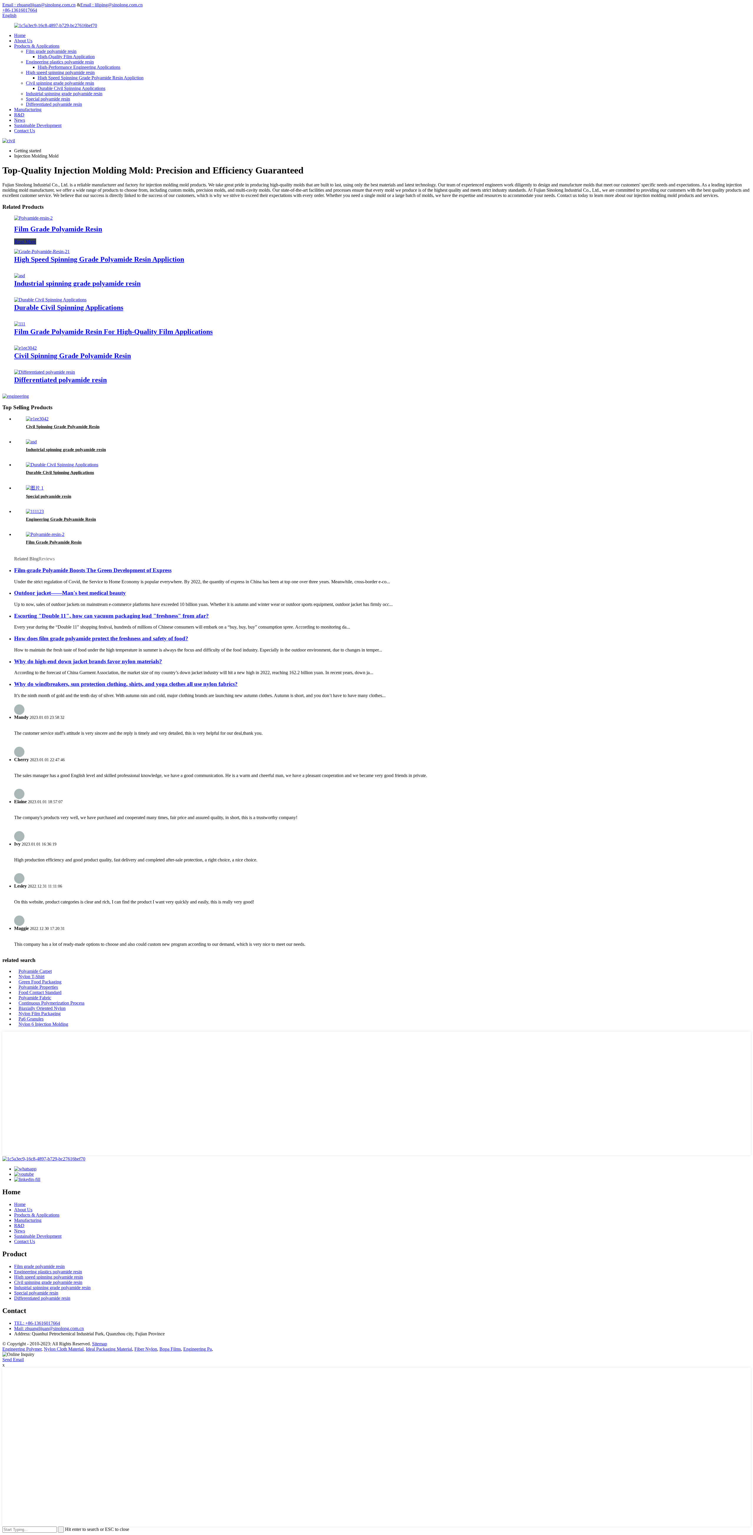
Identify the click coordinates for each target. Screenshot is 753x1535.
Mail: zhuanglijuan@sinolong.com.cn (49, 1328)
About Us (23, 40)
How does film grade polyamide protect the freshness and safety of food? (101, 638)
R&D (19, 114)
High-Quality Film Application (66, 56)
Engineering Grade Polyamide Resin (61, 519)
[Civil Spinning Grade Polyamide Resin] (25, 347)
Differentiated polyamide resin (54, 104)
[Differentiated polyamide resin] (44, 372)
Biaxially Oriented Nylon (42, 1008)
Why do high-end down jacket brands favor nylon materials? (88, 661)
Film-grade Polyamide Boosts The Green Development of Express (92, 570)
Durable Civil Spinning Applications (71, 88)
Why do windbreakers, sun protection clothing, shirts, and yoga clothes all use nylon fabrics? (126, 684)
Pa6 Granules (31, 1018)
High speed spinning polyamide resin (60, 72)
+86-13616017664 (19, 10)
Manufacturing (27, 109)
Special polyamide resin (48, 98)
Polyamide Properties (38, 987)
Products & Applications (36, 46)
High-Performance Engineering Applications (79, 67)
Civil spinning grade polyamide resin (60, 83)
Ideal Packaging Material (109, 1349)
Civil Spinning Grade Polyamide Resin (72, 356)
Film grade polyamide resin (51, 51)
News (19, 120)
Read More (25, 241)
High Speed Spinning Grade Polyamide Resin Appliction (91, 77)
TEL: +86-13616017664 (37, 1323)
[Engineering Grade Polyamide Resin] (35, 511)
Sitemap (99, 1343)
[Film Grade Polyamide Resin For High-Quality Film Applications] (19, 323)
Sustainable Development (37, 125)
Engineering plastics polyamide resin (60, 61)
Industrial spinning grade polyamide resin (64, 93)
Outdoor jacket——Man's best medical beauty (70, 593)
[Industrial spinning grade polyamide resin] (19, 275)
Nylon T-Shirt (31, 976)
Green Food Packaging (40, 981)
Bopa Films (170, 1349)
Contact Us (24, 130)
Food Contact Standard (40, 992)
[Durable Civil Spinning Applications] (50, 299)
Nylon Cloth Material (64, 1349)
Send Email (13, 1359)
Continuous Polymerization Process (51, 1002)
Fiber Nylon (145, 1349)
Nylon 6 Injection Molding (43, 1024)
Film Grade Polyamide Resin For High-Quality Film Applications (113, 331)
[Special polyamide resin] (35, 487)
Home (20, 35)
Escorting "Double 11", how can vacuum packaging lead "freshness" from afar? (111, 616)
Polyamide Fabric (35, 997)
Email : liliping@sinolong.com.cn (111, 4)
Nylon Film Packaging (40, 1013)
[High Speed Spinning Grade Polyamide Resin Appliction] (42, 251)
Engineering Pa (197, 1349)
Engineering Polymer (21, 1349)
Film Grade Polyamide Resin (58, 229)
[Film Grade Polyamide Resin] (33, 218)
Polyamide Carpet (35, 971)
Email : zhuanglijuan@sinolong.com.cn (39, 4)
